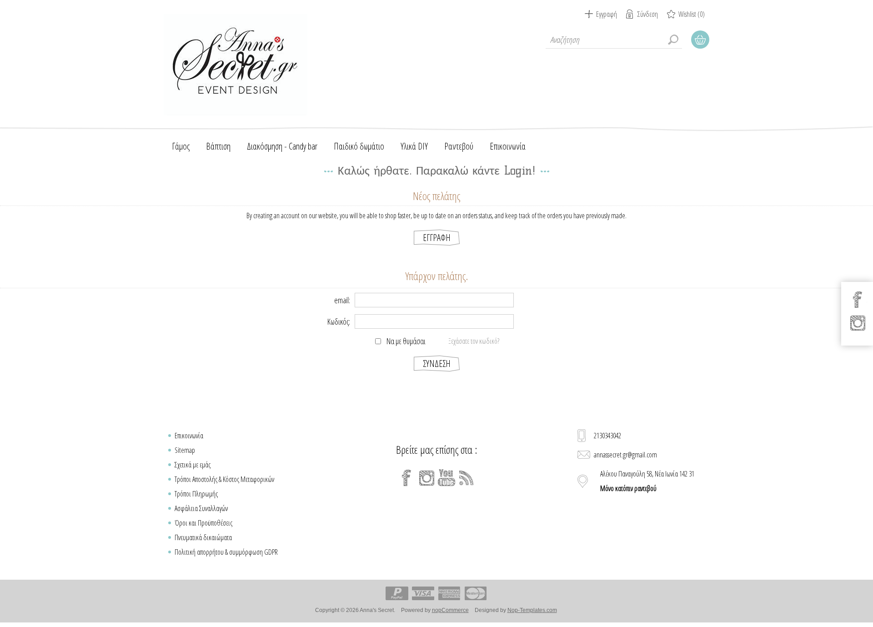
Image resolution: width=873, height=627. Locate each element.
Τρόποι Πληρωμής (196, 494)
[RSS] (466, 477)
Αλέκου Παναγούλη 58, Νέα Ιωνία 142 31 (647, 481)
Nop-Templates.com (532, 610)
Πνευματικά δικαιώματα (203, 537)
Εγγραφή (606, 14)
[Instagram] (426, 477)
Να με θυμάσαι (406, 341)
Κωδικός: (338, 321)
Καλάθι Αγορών (700, 39)
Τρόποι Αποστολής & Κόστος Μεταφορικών (224, 479)
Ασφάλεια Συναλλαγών (201, 508)
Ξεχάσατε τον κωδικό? (473, 341)
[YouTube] (446, 477)
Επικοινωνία (189, 436)
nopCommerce (450, 610)
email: (342, 300)
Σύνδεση (647, 14)
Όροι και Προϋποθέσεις (203, 523)
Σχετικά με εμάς (193, 465)
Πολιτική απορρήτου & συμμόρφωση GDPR (226, 552)
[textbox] (614, 39)
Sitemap (185, 450)
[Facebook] (406, 477)
